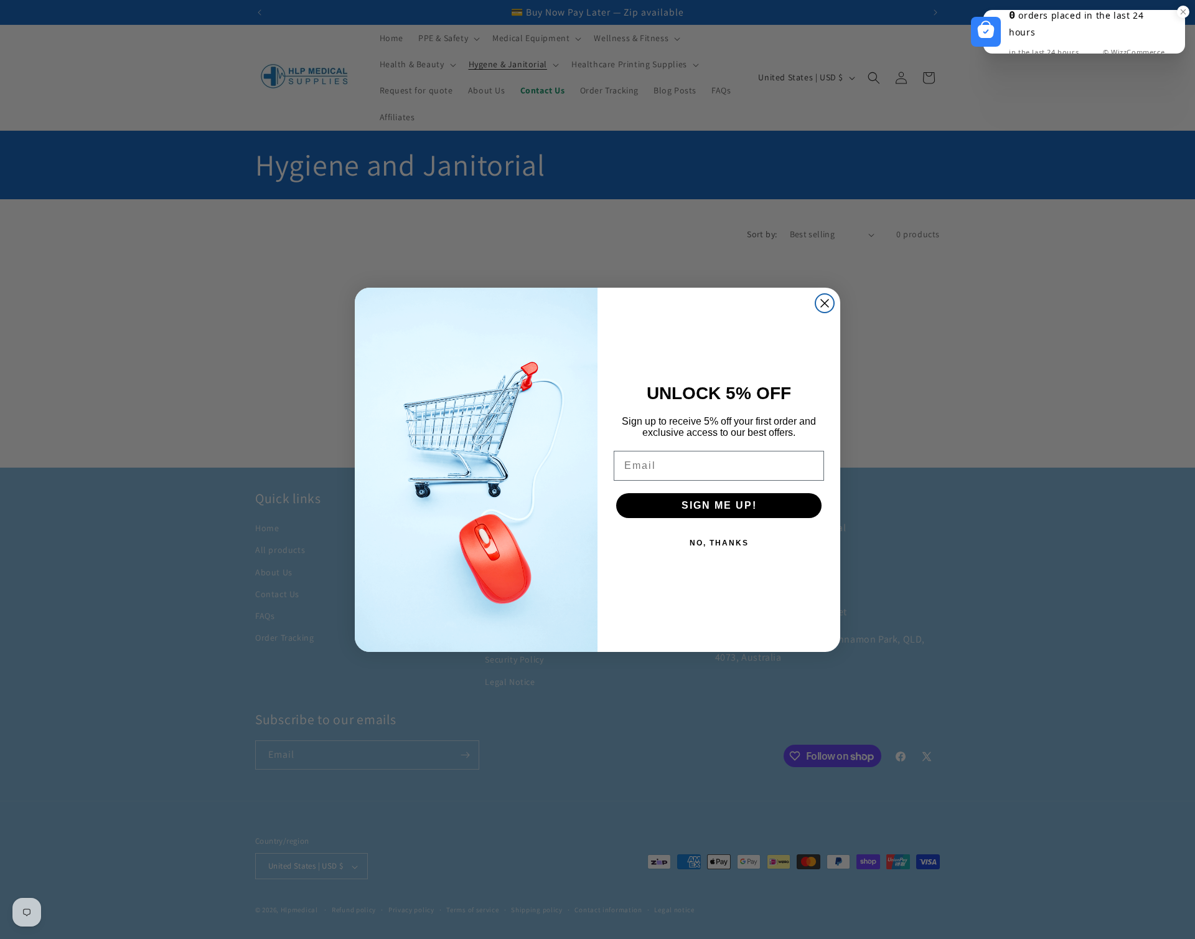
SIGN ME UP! (719, 505)
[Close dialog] (824, 303)
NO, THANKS (719, 543)
